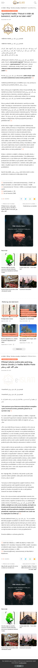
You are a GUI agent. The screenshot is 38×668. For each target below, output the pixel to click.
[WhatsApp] (30, 199)
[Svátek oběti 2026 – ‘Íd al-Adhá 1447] (28, 259)
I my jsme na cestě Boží (27, 319)
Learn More (19, 235)
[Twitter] (25, 199)
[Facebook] (21, 199)
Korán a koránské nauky (28, 311)
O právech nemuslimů (25, 289)
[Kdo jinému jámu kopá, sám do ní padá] (28, 330)
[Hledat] (35, 2)
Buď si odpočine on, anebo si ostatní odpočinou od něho (9, 340)
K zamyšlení (25, 309)
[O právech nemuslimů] (28, 281)
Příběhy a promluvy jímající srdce (12, 333)
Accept (19, 666)
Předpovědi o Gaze (7, 319)
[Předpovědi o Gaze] (9, 310)
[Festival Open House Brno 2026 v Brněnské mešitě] (9, 281)
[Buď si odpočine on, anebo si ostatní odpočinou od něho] (9, 330)
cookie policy (22, 663)
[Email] (34, 199)
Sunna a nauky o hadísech (9, 10)
